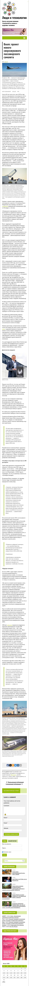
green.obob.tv (8, 91)
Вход (4, 841)
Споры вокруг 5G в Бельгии (17, 925)
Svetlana (4, 925)
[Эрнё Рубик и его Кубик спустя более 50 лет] (6, 881)
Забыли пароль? (12, 841)
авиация (6, 61)
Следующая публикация (13, 784)
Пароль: (4, 848)
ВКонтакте (13, 774)
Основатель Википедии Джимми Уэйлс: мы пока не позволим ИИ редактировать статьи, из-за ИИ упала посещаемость (14, 905)
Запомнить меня (7, 852)
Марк (3, 922)
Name (5, 817)
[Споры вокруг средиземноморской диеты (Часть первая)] (6, 873)
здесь (3, 329)
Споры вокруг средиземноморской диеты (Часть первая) (18, 873)
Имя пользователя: (6, 844)
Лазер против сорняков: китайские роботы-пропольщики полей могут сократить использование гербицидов (13, 888)
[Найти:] (14, 860)
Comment (6, 805)
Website (6, 828)
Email (5, 823)
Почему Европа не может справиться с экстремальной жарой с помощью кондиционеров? (14, 896)
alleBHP (4, 916)
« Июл (3, 981)
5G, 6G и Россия (13, 926)
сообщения (5, 206)
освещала (9, 625)
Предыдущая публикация (16, 782)
